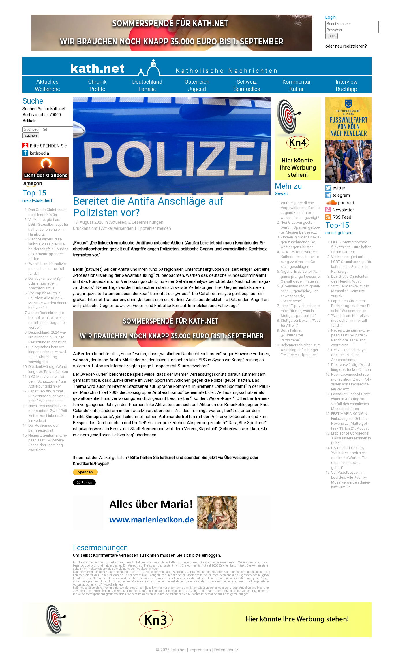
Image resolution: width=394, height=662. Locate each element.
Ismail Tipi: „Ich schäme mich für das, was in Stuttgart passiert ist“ (300, 311)
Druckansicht (85, 228)
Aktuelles (117, 222)
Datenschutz (226, 649)
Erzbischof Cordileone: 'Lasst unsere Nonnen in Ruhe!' (351, 438)
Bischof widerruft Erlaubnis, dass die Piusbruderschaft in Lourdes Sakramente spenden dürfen (48, 249)
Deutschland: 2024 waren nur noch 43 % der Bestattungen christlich (47, 337)
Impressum (200, 649)
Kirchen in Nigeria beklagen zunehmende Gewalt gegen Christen (301, 242)
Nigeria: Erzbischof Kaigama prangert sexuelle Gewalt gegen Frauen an (301, 276)
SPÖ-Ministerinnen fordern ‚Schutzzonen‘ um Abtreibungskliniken (47, 381)
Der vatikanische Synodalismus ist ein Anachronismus (46, 283)
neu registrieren (350, 46)
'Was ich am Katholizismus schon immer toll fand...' (47, 269)
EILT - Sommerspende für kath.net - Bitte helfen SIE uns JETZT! (351, 247)
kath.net (178, 649)
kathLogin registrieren (183, 562)
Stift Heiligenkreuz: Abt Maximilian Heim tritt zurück (350, 291)
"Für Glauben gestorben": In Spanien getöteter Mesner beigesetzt (300, 227)
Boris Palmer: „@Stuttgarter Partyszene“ (292, 335)
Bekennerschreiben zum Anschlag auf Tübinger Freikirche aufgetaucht (301, 350)
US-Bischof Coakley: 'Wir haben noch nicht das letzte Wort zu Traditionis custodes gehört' (350, 458)
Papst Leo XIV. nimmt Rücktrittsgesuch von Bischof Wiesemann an (48, 396)
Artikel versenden (117, 228)
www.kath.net (113, 584)
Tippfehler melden (154, 228)
